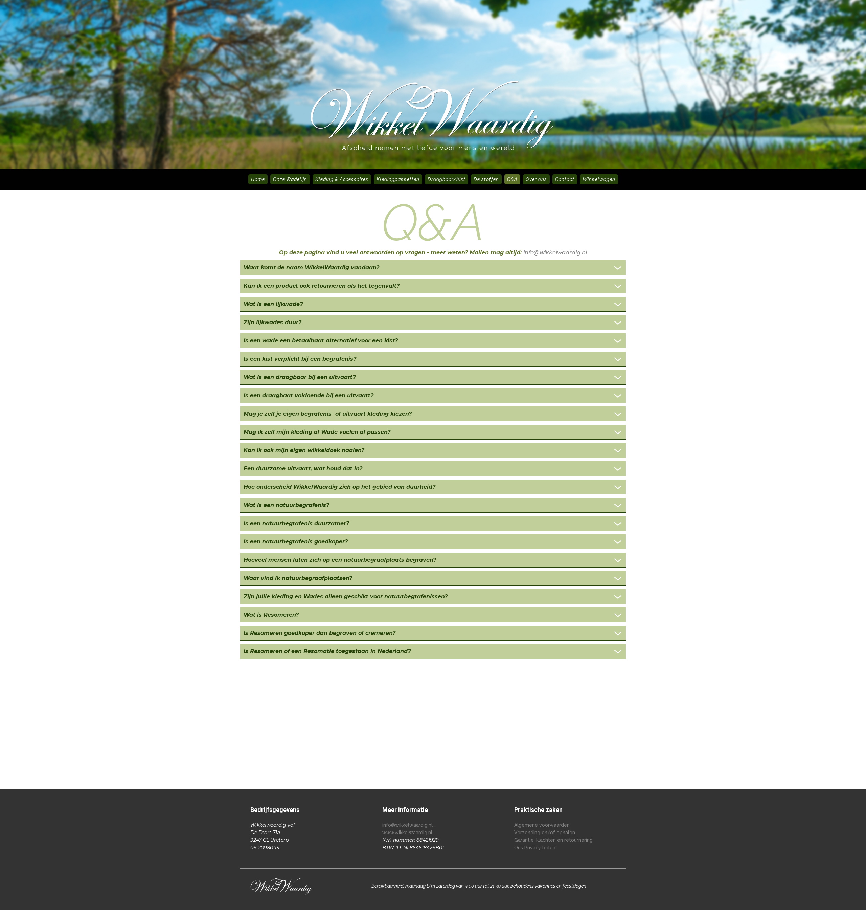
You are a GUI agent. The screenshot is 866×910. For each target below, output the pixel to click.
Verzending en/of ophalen (544, 832)
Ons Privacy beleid (535, 847)
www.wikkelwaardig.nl (408, 832)
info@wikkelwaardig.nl (555, 252)
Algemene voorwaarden (542, 825)
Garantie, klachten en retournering (553, 840)
